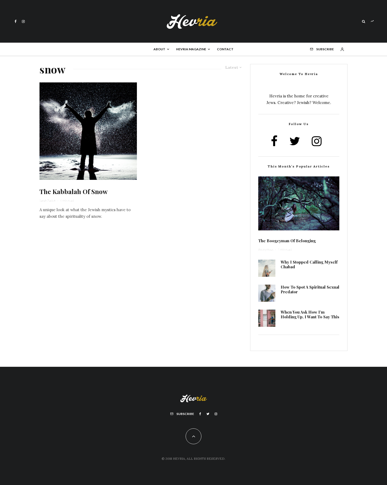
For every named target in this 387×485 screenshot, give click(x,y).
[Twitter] (208, 413)
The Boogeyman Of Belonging (287, 240)
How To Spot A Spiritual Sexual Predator (310, 289)
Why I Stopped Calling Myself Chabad (309, 264)
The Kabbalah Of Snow (73, 191)
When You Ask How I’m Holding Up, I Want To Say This (310, 314)
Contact (225, 49)
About (159, 49)
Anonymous (265, 249)
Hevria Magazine (191, 49)
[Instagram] (23, 21)
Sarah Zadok (47, 200)
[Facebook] (15, 21)
